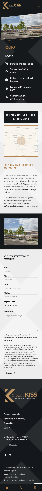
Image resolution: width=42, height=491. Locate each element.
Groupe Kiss (8, 423)
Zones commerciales (12, 414)
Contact (7, 427)
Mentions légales (10, 470)
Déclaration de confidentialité (14, 474)
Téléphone (7, 293)
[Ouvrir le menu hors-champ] (39, 6)
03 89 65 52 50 (12, 445)
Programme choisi (9, 302)
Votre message (8, 311)
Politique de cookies (11, 477)
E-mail (6, 285)
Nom (5, 268)
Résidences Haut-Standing (14, 418)
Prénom (6, 276)
